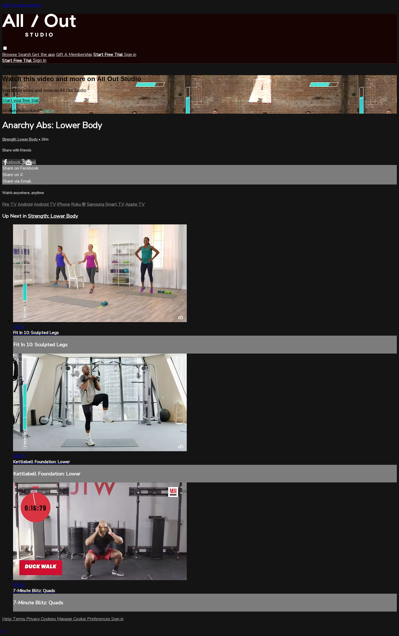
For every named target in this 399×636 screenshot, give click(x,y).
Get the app (43, 55)
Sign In (39, 60)
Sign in (130, 55)
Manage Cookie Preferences (84, 619)
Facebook (12, 162)
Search (25, 55)
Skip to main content (22, 5)
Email (31, 162)
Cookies (49, 619)
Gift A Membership (74, 55)
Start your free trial (20, 100)
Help (7, 619)
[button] (5, 48)
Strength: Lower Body (20, 139)
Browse (10, 55)
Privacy (33, 619)
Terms (19, 619)
